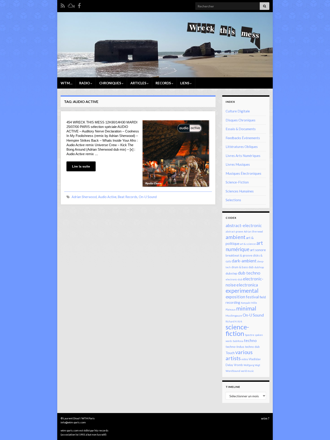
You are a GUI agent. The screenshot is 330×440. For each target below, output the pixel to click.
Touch (230, 353)
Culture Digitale (238, 111)
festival (252, 296)
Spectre (249, 335)
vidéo (244, 359)
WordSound (233, 371)
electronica (247, 284)
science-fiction (237, 330)
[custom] (71, 5)
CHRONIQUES (110, 83)
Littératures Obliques (242, 147)
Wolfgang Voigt (252, 365)
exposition (235, 296)
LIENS (185, 83)
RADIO (84, 83)
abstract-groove (234, 231)
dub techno (249, 272)
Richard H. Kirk (234, 321)
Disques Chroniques (240, 120)
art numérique (244, 246)
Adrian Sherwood (84, 197)
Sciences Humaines (240, 191)
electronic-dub (234, 279)
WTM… (66, 83)
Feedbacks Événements (243, 138)
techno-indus (235, 346)
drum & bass (239, 267)
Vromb (238, 365)
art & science (248, 244)
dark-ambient (244, 260)
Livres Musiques (238, 164)
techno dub (252, 346)
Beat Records (127, 197)
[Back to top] (320, 430)
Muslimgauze (234, 315)
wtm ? (265, 418)
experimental (242, 290)
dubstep (231, 273)
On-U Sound (148, 197)
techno (250, 340)
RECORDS (164, 83)
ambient (235, 237)
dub (251, 267)
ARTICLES (138, 83)
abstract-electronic (244, 225)
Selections (233, 200)
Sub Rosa (238, 341)
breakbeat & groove (239, 255)
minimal (246, 308)
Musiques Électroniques (243, 173)
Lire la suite (81, 166)
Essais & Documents (241, 129)
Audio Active (107, 197)
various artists (239, 355)
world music (247, 370)
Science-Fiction (237, 182)
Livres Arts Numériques (243, 156)
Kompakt (246, 302)
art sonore (258, 250)
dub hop (259, 267)
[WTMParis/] (79, 5)
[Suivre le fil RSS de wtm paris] (63, 5)
